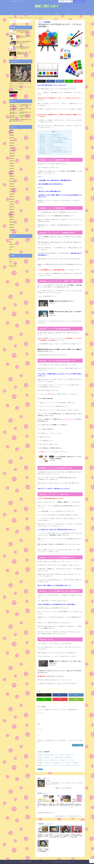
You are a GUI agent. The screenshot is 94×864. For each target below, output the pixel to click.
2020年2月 (11, 229)
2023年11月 (12, 153)
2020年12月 (12, 212)
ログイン (11, 259)
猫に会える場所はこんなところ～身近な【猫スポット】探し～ (68, 816)
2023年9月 (11, 158)
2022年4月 (11, 178)
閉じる (55, 131)
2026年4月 (11, 130)
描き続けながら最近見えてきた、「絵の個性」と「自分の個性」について (60, 755)
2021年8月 (11, 194)
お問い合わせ (80, 1)
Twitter (63, 788)
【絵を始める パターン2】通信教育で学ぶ (49, 136)
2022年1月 (11, 183)
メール (39, 729)
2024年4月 (11, 150)
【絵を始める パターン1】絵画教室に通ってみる (50, 134)
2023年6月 (11, 160)
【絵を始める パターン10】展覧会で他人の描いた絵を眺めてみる (54, 151)
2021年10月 (12, 189)
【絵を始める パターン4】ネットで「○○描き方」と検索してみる (54, 139)
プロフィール (47, 13)
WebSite (58, 788)
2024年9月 (11, 145)
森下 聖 (21, 113)
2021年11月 (12, 186)
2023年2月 (11, 166)
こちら (20, 89)
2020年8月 (11, 219)
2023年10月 (12, 155)
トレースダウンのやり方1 (47, 144)
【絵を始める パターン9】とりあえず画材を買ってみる (52, 150)
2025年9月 (11, 135)
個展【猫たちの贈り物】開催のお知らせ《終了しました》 (23, 42)
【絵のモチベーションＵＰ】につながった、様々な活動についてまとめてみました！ (62, 765)
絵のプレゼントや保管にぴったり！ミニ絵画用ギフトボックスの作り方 (59, 760)
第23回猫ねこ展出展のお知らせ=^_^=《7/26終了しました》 (23, 31)
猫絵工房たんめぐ (62, 861)
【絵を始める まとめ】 (44, 153)
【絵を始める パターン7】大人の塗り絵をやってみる (51, 147)
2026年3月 (11, 132)
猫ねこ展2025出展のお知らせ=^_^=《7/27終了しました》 (22, 47)
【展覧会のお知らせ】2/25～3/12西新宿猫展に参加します (23, 53)
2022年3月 (11, 181)
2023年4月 (11, 163)
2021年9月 (11, 191)
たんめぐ (48, 780)
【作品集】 (37, 13)
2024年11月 (12, 143)
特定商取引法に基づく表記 (25, 861)
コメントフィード (13, 263)
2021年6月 (11, 199)
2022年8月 (11, 173)
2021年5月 (11, 201)
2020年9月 (11, 217)
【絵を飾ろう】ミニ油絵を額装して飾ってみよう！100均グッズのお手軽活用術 (61, 762)
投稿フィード (12, 261)
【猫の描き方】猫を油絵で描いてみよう (46, 812)
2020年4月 (11, 227)
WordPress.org (12, 266)
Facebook (69, 788)
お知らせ (11, 239)
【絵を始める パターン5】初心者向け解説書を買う (51, 140)
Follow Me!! (13, 95)
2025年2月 (11, 140)
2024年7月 (11, 148)
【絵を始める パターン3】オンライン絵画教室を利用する (52, 137)
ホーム (26, 13)
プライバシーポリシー (13, 861)
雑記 (10, 249)
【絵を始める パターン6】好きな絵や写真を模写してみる (52, 142)
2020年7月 (11, 222)
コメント (40, 712)
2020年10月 (12, 214)
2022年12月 (12, 171)
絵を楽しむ (41, 751)
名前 (39, 723)
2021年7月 (11, 196)
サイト (38, 735)
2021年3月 (11, 206)
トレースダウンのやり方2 (47, 145)
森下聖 (20, 110)
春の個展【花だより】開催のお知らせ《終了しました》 (23, 37)
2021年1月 (11, 209)
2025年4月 (11, 137)
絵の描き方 (11, 244)
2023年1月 (11, 168)
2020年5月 (11, 224)
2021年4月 (11, 204)
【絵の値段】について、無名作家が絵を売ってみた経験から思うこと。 (59, 757)
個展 (10, 241)
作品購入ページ (57, 13)
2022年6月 (11, 176)
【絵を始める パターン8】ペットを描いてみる (50, 148)
